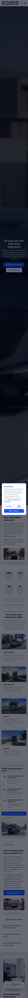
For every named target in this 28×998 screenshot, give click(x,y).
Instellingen (9, 506)
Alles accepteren (14, 511)
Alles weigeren (19, 506)
